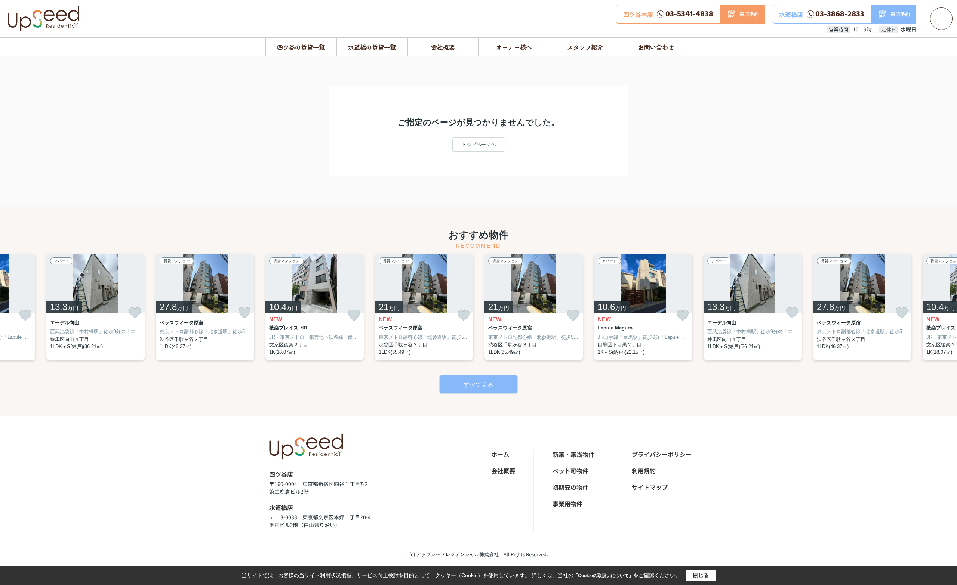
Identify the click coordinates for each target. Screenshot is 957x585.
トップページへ (479, 144)
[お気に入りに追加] (25, 315)
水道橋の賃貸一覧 (372, 47)
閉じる (701, 575)
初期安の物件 (570, 487)
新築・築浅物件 (573, 454)
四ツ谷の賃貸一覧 (301, 47)
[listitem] (314, 307)
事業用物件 (567, 503)
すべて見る (478, 384)
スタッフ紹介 (585, 47)
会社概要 (443, 47)
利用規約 (644, 470)
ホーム (500, 454)
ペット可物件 (570, 470)
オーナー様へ (514, 47)
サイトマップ (650, 487)
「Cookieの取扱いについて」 (603, 575)
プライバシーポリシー (662, 454)
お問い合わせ (656, 47)
